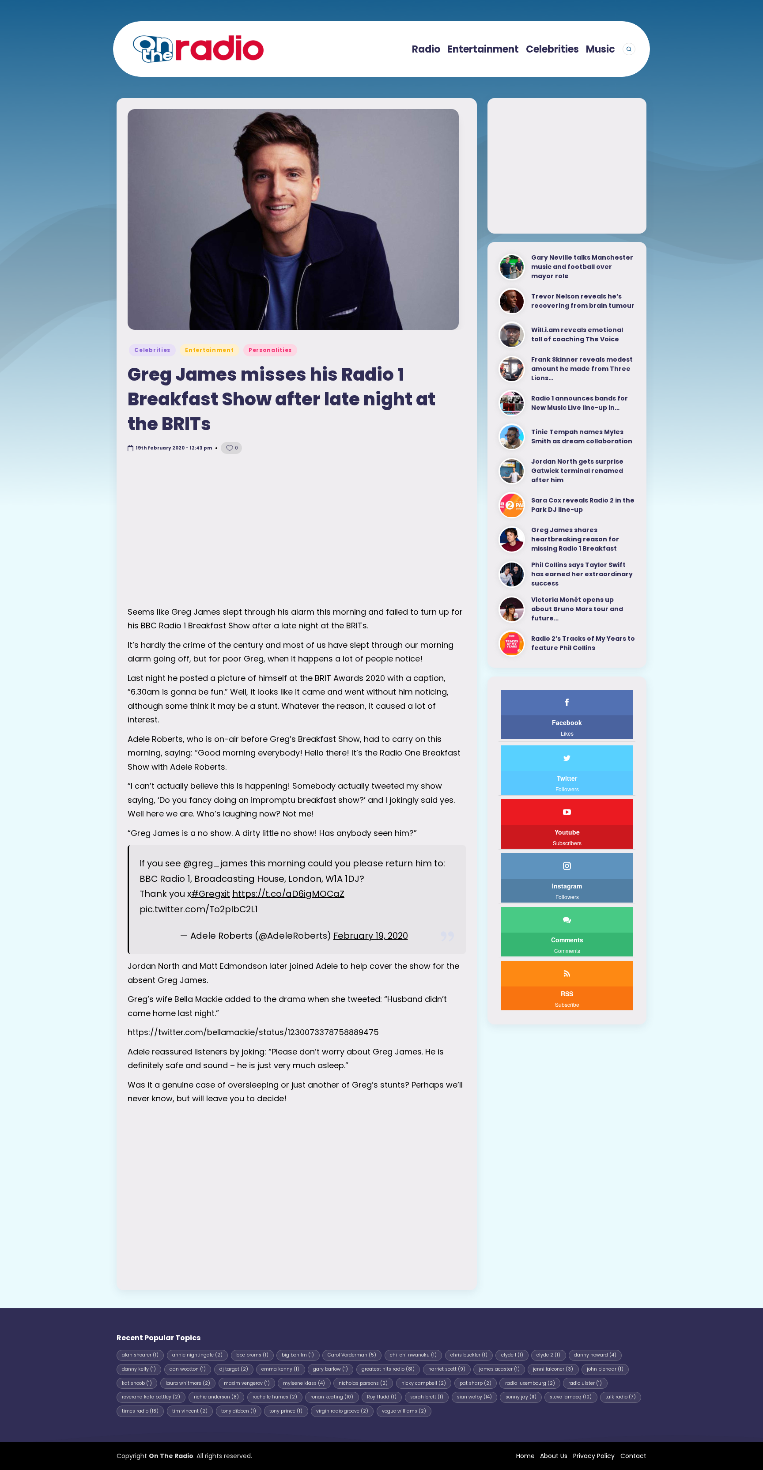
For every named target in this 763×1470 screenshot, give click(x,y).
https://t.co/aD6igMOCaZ (288, 894)
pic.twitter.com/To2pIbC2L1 (199, 909)
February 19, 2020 (370, 936)
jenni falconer (553, 1369)
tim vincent (190, 1411)
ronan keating (331, 1397)
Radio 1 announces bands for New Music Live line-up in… (579, 403)
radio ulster (585, 1383)
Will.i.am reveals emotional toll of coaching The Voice (577, 335)
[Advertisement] (297, 530)
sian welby (474, 1397)
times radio (140, 1411)
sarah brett (426, 1397)
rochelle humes (275, 1397)
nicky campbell (423, 1383)
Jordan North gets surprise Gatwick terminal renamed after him (577, 471)
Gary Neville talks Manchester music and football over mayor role (582, 267)
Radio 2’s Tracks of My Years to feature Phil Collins (583, 644)
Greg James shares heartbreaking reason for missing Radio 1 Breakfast (575, 539)
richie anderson (216, 1397)
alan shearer (140, 1355)
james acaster (499, 1369)
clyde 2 (548, 1355)
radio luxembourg (530, 1383)
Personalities (270, 350)
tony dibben (238, 1411)
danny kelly (139, 1369)
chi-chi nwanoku (413, 1355)
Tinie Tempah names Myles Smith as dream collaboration (581, 437)
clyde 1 (512, 1355)
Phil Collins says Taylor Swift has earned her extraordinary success (582, 574)
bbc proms (252, 1355)
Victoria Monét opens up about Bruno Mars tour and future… (577, 609)
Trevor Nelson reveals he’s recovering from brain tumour (583, 301)
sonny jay (521, 1397)
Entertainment (209, 350)
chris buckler (468, 1355)
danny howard (595, 1355)
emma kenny (280, 1369)
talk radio (620, 1397)
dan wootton (188, 1369)
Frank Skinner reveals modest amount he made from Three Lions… (582, 369)
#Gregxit (210, 894)
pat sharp (475, 1383)
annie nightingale (197, 1355)
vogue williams (404, 1411)
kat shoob (137, 1383)
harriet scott (446, 1369)
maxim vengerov (247, 1383)
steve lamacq (571, 1397)
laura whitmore (188, 1383)
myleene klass (304, 1383)
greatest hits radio (388, 1369)
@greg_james (215, 863)
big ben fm (298, 1355)
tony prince (285, 1411)
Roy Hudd (382, 1397)
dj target (233, 1369)
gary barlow (330, 1369)
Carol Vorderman (352, 1355)
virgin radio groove (342, 1411)
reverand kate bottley (151, 1397)
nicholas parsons (363, 1383)
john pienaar (605, 1369)
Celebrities (152, 350)
